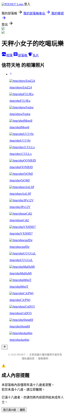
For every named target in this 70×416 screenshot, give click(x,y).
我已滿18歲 (9, 409)
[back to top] (5, 347)
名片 (36, 55)
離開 (22, 409)
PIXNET (21, 354)
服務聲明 (43, 358)
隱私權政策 (28, 358)
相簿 (9, 55)
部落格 (23, 55)
